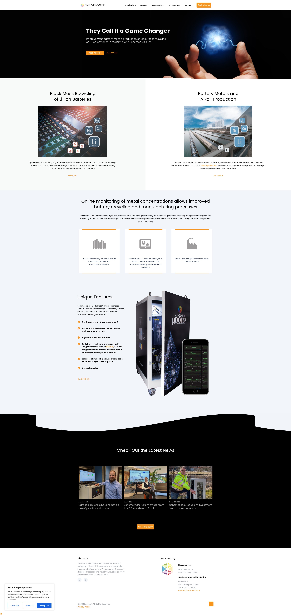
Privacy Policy (84, 607)
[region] (30, 597)
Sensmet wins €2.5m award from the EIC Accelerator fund (144, 506)
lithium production (209, 165)
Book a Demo (204, 5)
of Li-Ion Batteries (72, 99)
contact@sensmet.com (189, 590)
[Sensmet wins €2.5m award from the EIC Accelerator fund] (145, 482)
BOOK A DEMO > (101, 64)
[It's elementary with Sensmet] (92, 5)
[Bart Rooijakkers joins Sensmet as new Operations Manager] (100, 482)
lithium (109, 346)
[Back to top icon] (211, 604)
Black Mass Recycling (73, 93)
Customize (14, 605)
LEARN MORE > (118, 64)
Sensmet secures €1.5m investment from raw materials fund (190, 506)
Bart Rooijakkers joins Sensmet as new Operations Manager (99, 506)
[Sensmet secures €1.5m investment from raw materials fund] (190, 482)
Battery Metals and (218, 93)
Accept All (44, 605)
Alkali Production (218, 99)
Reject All (30, 605)
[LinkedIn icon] (1, 613)
